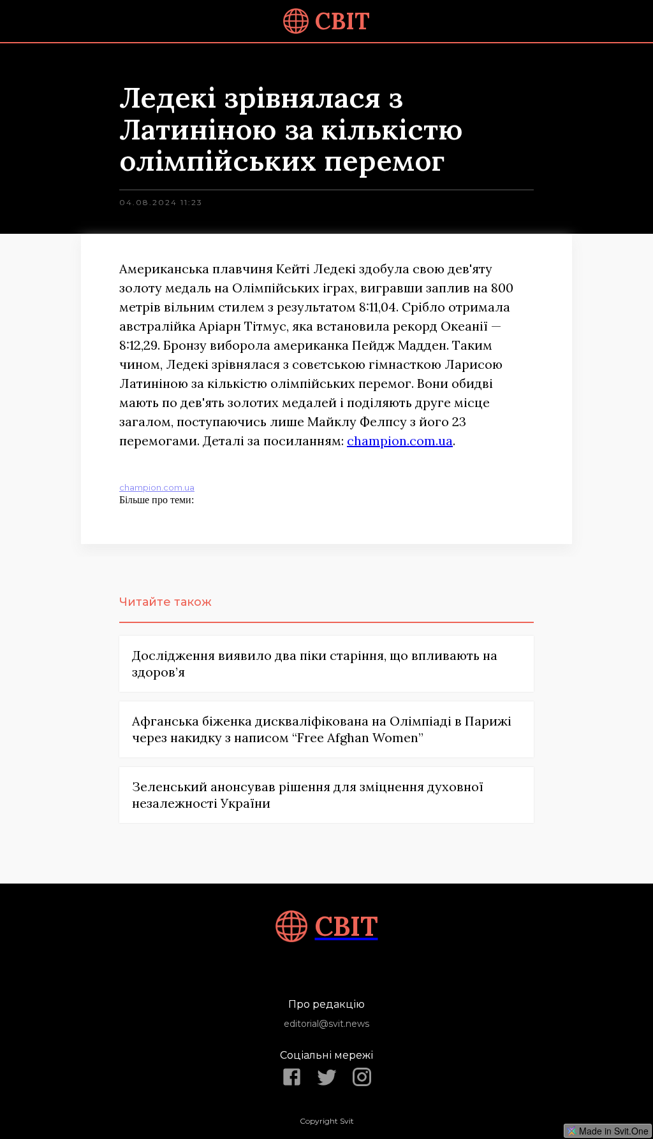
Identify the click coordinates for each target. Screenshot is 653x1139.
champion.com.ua (400, 440)
